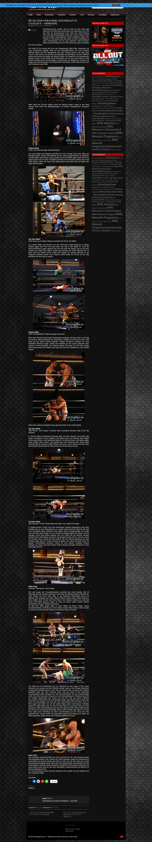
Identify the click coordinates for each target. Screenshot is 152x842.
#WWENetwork (112, 76)
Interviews (49, 15)
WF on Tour (39, 807)
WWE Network (106, 123)
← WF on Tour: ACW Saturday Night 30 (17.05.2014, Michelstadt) (41, 813)
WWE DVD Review (116, 119)
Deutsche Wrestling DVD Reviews (100, 83)
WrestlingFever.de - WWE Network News (103, 108)
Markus (50, 25)
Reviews (73, 15)
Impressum (69, 831)
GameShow (115, 15)
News (39, 15)
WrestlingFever (107, 103)
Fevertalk (96, 96)
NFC (103, 99)
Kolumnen (103, 15)
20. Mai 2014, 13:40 (40, 25)
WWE (102, 118)
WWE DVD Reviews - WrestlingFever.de (104, 121)
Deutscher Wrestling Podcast (108, 79)
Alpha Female (95, 79)
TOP (121, 836)
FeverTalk (61, 15)
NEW (100, 99)
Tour (82, 15)
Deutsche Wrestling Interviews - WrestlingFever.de (107, 87)
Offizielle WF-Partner (72, 829)
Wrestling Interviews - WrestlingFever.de (107, 112)
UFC (106, 99)
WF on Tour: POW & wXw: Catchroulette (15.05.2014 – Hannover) (53, 22)
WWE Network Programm (107, 134)
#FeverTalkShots (100, 77)
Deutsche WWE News (109, 94)
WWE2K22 (108, 119)
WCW (108, 99)
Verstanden (116, 5)
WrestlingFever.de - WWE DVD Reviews (103, 106)
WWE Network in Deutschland (106, 128)
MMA (96, 99)
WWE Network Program (103, 133)
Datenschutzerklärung (140, 5)
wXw (119, 150)
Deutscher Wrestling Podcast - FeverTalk (107, 81)
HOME (30, 15)
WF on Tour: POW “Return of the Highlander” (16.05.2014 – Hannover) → (74, 814)
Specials (91, 15)
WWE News (113, 149)
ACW (121, 77)
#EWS (93, 77)
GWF (93, 99)
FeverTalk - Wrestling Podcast (112, 97)
